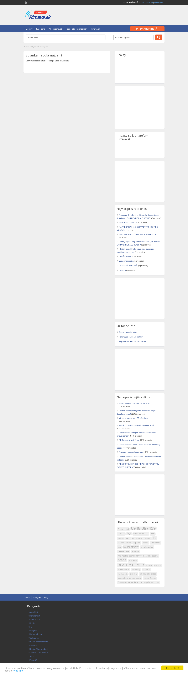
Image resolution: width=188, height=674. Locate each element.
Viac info (18, 670)
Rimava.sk (95, 29)
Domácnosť (34, 616)
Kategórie (40, 29)
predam (135, 552)
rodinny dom (123, 570)
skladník (146, 570)
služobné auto (123, 574)
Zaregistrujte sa (146, 2)
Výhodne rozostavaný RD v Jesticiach (134, 418)
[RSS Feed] (26, 2)
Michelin (145, 543)
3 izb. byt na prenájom (128, 222)
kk (154, 538)
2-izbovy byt (123, 529)
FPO (128, 538)
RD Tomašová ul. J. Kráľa (129, 440)
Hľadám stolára (125, 256)
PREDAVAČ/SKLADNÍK (128, 266)
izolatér (147, 538)
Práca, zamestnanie (38, 641)
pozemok (123, 551)
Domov (29, 29)
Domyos (121, 538)
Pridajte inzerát (147, 29)
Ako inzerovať (55, 29)
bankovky (121, 534)
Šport (31, 656)
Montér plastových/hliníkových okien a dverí (136, 425)
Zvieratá (33, 660)
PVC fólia (133, 561)
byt (129, 533)
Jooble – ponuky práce (128, 332)
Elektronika (34, 619)
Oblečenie (34, 638)
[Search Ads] (158, 37)
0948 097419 (143, 528)
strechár (133, 574)
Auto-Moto (34, 612)
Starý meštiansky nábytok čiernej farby (134, 403)
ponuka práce (147, 547)
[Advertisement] (130, 14)
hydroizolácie (137, 538)
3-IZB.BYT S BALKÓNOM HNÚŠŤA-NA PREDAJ (138, 234)
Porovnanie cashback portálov (131, 337)
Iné (30, 627)
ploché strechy (131, 547)
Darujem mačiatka (126, 261)
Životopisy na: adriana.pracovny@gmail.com (138, 582)
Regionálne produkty (39, 649)
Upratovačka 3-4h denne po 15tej (129, 578)
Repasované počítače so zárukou (132, 342)
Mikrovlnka (156, 543)
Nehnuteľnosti (35, 634)
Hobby (32, 623)
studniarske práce (148, 574)
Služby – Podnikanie (38, 652)
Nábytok (33, 630)
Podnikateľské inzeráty (76, 29)
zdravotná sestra (150, 578)
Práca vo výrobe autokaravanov (131, 452)
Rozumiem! (172, 668)
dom (153, 534)
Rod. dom (157, 565)
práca (122, 560)
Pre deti (33, 645)
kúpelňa (136, 543)
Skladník (122, 270)
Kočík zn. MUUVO (124, 543)
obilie (119, 547)
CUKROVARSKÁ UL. (140, 534)
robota (149, 565)
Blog (46, 597)
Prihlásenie (158, 2)
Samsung (135, 570)
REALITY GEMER (131, 565)
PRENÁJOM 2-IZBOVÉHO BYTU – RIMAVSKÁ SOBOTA (138, 556)
